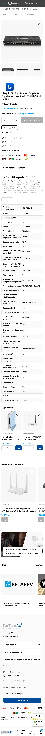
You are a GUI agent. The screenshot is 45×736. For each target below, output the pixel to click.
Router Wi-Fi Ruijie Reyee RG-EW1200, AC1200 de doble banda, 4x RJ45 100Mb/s (18, 509)
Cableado (33, 9)
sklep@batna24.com (14, 672)
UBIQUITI (15, 9)
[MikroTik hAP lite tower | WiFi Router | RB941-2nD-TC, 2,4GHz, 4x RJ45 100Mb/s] (12, 421)
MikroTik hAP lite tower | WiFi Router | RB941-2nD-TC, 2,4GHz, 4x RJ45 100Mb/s (11, 437)
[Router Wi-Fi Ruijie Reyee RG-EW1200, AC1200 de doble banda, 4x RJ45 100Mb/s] (19, 484)
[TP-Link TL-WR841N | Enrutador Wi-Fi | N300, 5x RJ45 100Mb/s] (33, 421)
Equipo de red (17, 15)
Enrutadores (31, 15)
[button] (16, 732)
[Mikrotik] (31, 3)
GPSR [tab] (21, 167)
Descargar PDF (10, 127)
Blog (4, 564)
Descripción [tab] (8, 167)
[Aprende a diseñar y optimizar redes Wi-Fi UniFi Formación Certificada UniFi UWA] (23, 544)
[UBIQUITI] (14, 3)
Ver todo (40, 565)
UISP (24, 9)
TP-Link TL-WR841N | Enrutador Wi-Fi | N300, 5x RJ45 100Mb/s (33, 437)
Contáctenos (22, 700)
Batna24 (5, 9)
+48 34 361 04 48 (12, 676)
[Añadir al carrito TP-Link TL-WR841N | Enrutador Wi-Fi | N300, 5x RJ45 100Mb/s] (40, 447)
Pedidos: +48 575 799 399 (13, 694)
